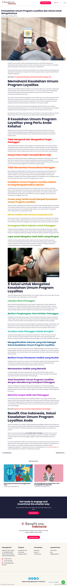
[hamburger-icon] (64, 3)
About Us (36, 552)
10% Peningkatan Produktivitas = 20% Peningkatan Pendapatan (46, 484)
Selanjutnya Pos (61, 453)
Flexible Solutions (54, 554)
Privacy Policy (37, 554)
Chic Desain (63, 584)
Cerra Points (53, 550)
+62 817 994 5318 (7, 561)
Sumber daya (4, 16)
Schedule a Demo (22, 554)
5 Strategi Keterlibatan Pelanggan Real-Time (17, 484)
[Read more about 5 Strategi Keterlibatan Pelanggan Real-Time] (18, 473)
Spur (51, 552)
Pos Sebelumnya (6, 453)
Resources (36, 550)
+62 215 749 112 (7, 559)
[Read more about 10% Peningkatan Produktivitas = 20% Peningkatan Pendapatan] (48, 473)
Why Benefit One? (22, 550)
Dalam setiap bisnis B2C (23, 90)
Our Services (21, 552)
